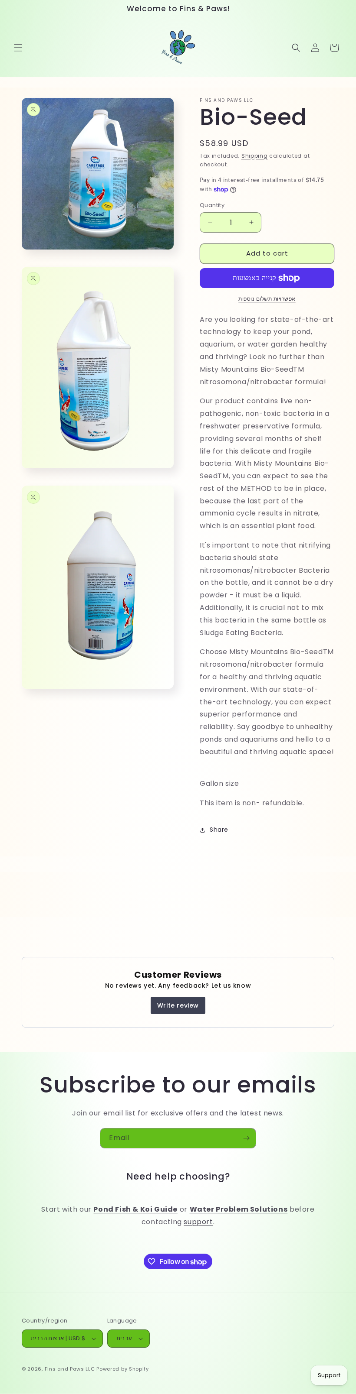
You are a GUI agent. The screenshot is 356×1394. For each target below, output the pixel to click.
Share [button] (219, 829)
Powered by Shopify (122, 1368)
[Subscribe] (246, 1138)
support (198, 1222)
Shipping (254, 155)
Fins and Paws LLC (70, 1368)
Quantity (212, 205)
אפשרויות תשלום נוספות (267, 298)
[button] (18, 47)
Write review (178, 1005)
